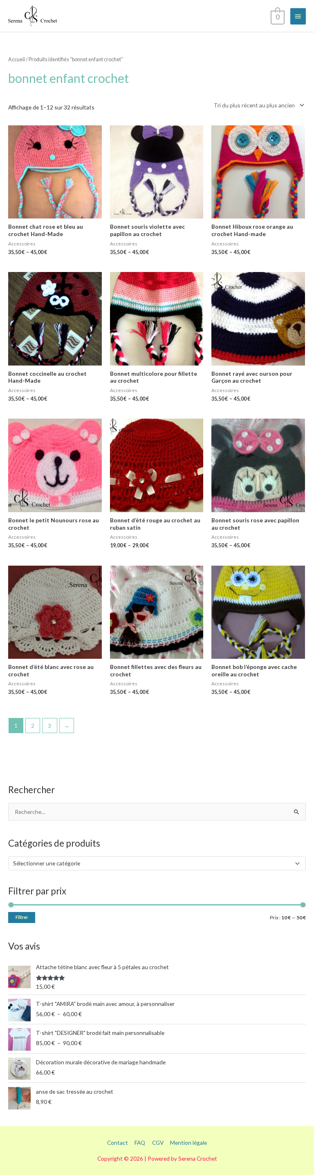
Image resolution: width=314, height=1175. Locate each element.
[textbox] (153, 863)
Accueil (16, 59)
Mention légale (188, 1142)
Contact (117, 1142)
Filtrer (22, 917)
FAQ (140, 1142)
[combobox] (157, 863)
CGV (158, 1142)
